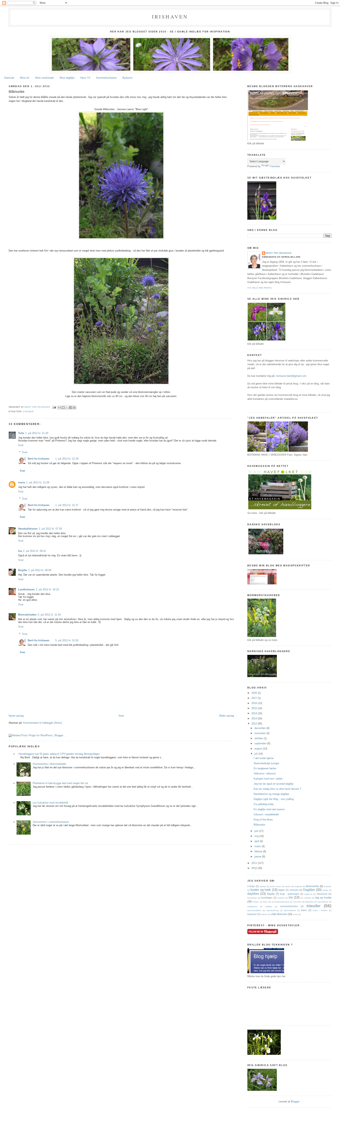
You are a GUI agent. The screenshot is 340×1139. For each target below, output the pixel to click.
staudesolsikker (254, 910)
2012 (254, 723)
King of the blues (263, 819)
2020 (254, 692)
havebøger (267, 897)
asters (288, 886)
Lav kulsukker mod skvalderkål (50, 802)
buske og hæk (260, 889)
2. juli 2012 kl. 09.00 (39, 570)
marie (21, 482)
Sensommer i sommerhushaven (51, 821)
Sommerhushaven (106, 77)
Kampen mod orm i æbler (268, 778)
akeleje (263, 886)
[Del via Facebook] (71, 407)
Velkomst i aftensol (264, 773)
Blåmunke (259, 824)
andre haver (275, 886)
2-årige (251, 886)
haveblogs (252, 898)
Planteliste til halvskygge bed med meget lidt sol (60, 783)
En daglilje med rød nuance (269, 809)
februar (258, 851)
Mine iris (25, 77)
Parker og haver (260, 902)
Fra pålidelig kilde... (265, 804)
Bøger (281, 890)
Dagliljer (309, 889)
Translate (274, 166)
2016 (254, 703)
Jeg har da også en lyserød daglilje (273, 783)
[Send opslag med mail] (54, 407)
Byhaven (127, 77)
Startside (9, 77)
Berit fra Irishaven (38, 458)
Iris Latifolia (305, 898)
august (258, 748)
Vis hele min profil (259, 288)
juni (256, 830)
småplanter (252, 906)
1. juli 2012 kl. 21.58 (37, 482)
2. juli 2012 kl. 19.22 (47, 589)
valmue (264, 914)
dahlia (325, 890)
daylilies (253, 893)
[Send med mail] (59, 407)
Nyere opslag (16, 715)
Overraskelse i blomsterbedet (49, 763)
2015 (254, 708)
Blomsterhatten (27, 614)
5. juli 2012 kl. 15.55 (66, 640)
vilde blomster (279, 914)
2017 (254, 698)
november (260, 733)
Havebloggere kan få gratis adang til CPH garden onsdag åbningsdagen (59, 753)
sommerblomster (289, 906)
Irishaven (170, 16)
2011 (254, 863)
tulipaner (252, 914)
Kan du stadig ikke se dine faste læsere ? (277, 788)
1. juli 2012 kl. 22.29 (66, 458)
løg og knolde (323, 897)
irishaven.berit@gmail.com (291, 375)
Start (121, 715)
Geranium (322, 894)
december (260, 728)
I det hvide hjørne (263, 758)
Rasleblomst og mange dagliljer (271, 794)
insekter (281, 898)
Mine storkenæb (44, 77)
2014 (254, 713)
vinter (295, 914)
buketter (327, 886)
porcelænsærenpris (280, 902)
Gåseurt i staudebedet (266, 814)
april (257, 841)
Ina (20, 550)
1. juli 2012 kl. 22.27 (66, 505)
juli (256, 753)
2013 (254, 718)
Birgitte (22, 570)
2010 (254, 868)
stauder (28, 411)
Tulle (21, 433)
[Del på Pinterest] (74, 407)
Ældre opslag (226, 715)
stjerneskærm (290, 910)
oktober (259, 738)
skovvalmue (323, 902)
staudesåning (272, 910)
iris (291, 897)
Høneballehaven (28, 528)
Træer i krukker (320, 910)
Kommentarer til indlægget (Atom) (42, 722)
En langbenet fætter (265, 768)
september (260, 743)
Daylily (271, 893)
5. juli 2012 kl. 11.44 (49, 614)
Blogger (295, 1101)
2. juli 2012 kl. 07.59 (50, 528)
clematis (294, 890)
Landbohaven (26, 589)
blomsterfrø (312, 886)
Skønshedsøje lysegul (266, 763)
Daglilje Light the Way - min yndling (274, 799)
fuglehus (308, 894)
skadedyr (309, 902)
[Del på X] (67, 407)
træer (304, 910)
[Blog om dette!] (63, 407)
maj (256, 836)
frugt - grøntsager (289, 894)
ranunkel (297, 902)
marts (258, 846)
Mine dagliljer (67, 77)
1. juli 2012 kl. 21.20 (36, 433)
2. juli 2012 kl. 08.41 (34, 550)
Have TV (85, 77)
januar (258, 856)
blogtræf (298, 886)
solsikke (268, 906)
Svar (20, 445)
